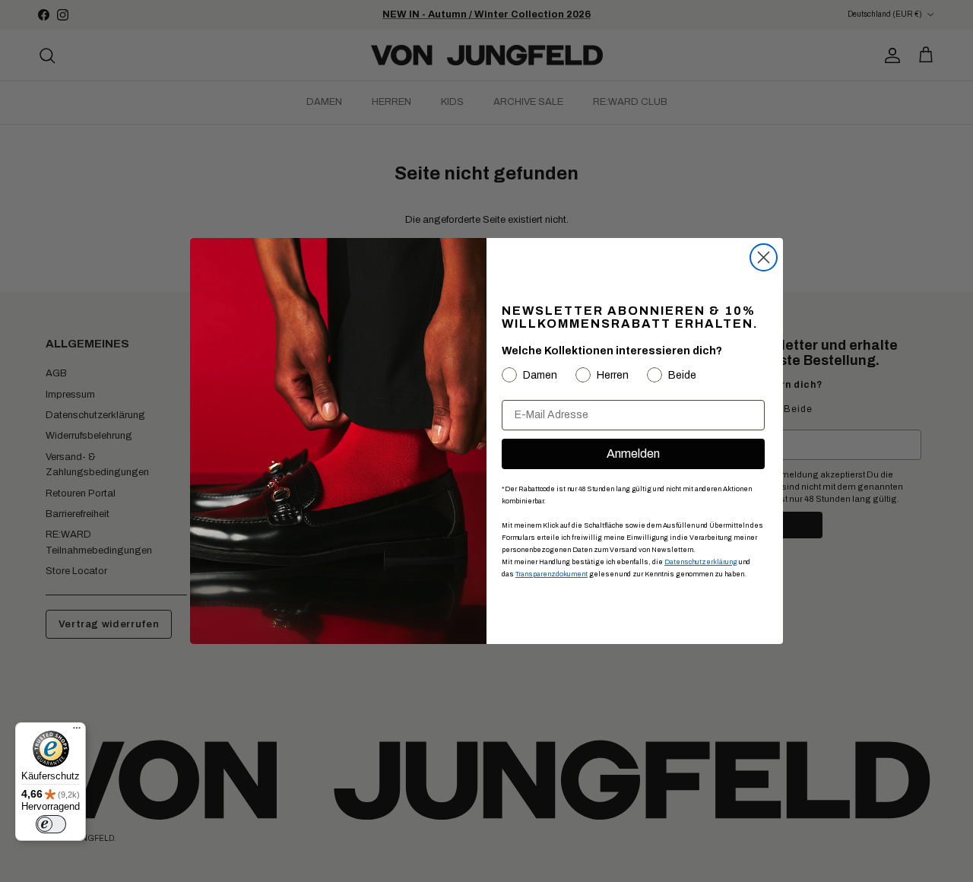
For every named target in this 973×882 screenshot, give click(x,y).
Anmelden (633, 453)
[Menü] (77, 731)
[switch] (51, 824)
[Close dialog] (763, 257)
